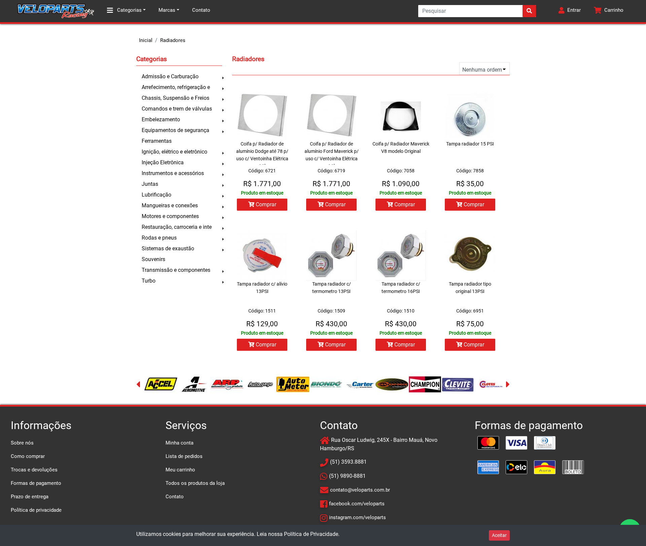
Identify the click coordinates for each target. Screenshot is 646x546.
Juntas (150, 184)
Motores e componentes (170, 216)
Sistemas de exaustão (168, 248)
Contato (201, 10)
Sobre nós (22, 443)
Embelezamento (161, 119)
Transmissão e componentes (176, 270)
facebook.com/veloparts (357, 504)
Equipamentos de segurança (175, 130)
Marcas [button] (166, 10)
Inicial (145, 40)
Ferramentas (157, 141)
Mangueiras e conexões (170, 205)
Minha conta (179, 443)
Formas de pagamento (36, 483)
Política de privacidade (36, 510)
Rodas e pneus (159, 238)
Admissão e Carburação (170, 76)
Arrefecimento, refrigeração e (176, 87)
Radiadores (172, 40)
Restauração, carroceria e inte (177, 227)
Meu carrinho (180, 470)
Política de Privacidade (311, 534)
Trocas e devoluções (34, 470)
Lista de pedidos (184, 456)
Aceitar (499, 535)
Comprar (265, 204)
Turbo (148, 281)
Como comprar (28, 456)
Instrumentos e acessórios (173, 173)
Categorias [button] (129, 10)
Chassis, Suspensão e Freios (175, 98)
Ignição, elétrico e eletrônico (174, 152)
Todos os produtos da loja (195, 483)
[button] (569, 11)
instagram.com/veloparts (357, 517)
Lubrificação (156, 195)
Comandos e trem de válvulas (177, 109)
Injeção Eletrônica (163, 162)
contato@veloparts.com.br (360, 490)
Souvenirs (153, 259)
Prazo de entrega (29, 497)
